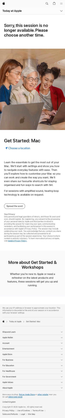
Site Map (31, 414)
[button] (46, 3)
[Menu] (61, 3)
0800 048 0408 (15, 397)
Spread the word (14, 206)
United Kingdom (9, 402)
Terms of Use (38, 411)
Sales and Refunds (10, 414)
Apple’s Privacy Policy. (17, 241)
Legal (23, 414)
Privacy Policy (8, 411)
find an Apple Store (27, 395)
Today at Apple (12, 11)
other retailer (42, 395)
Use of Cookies (23, 411)
